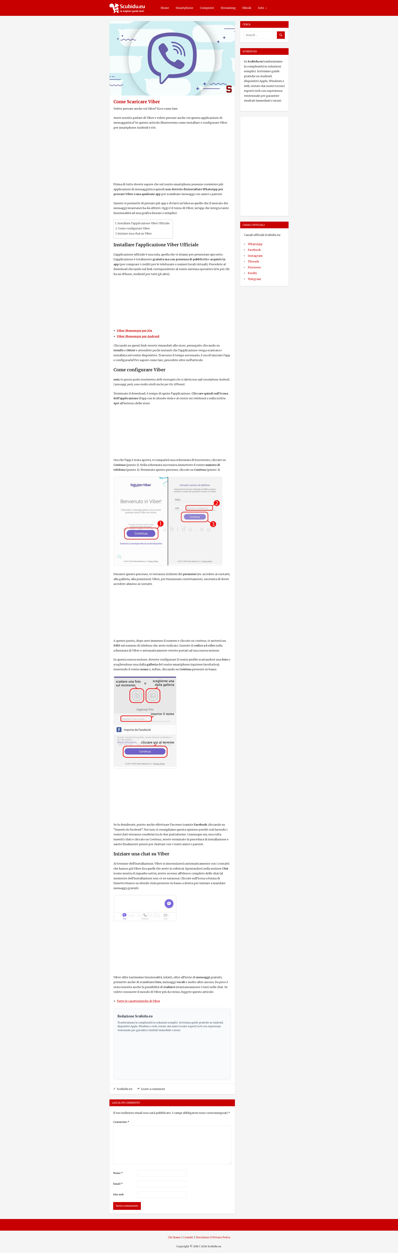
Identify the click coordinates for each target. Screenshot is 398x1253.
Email (118, 1183)
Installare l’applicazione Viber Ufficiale (144, 223)
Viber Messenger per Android (138, 336)
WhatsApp (255, 244)
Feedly (252, 273)
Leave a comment (153, 1089)
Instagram (255, 255)
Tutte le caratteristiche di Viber (138, 1001)
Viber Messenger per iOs (134, 330)
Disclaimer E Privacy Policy (213, 1237)
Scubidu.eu (124, 1089)
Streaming (228, 8)
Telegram (254, 279)
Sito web (118, 1194)
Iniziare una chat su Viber (135, 233)
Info (261, 8)
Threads (253, 261)
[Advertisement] (172, 156)
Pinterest (254, 267)
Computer (207, 8)
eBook (246, 8)
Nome (118, 1173)
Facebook (254, 250)
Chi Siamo (174, 1237)
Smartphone (184, 8)
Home (165, 8)
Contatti (188, 1237)
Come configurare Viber (134, 228)
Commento (121, 1122)
